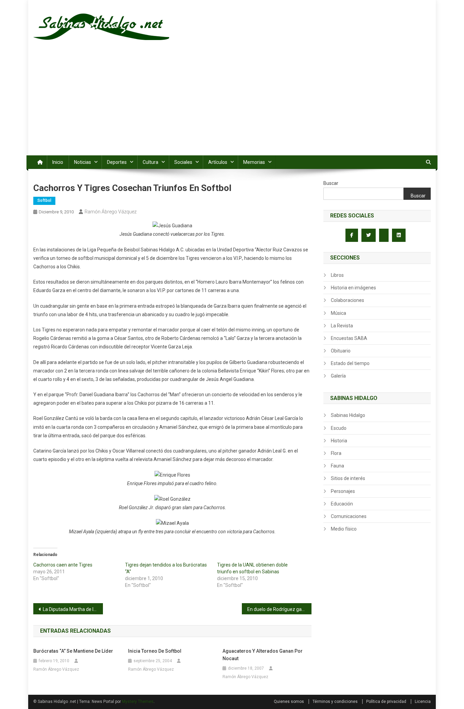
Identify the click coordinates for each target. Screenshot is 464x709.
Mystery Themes (138, 701)
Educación (342, 503)
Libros (337, 275)
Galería (338, 376)
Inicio (57, 162)
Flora (336, 453)
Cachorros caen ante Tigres (62, 565)
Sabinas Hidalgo (348, 415)
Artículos (217, 162)
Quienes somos (289, 701)
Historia (339, 440)
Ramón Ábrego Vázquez (111, 211)
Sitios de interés (348, 478)
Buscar (330, 183)
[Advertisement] (232, 104)
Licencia (423, 701)
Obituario (341, 350)
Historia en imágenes (353, 287)
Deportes (117, 162)
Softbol (44, 200)
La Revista (342, 325)
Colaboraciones (347, 300)
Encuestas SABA (349, 338)
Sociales (183, 162)
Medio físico (344, 529)
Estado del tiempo (350, 363)
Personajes (343, 491)
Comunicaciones (349, 516)
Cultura (150, 162)
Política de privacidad (386, 701)
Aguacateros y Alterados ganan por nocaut (262, 654)
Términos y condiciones (335, 701)
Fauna (337, 465)
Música (338, 313)
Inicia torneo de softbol (154, 651)
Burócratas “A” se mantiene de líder (73, 651)
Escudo (338, 428)
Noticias (82, 162)
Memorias (254, 162)
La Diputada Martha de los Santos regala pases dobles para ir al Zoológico (73, 609)
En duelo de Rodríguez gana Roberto (279, 609)
